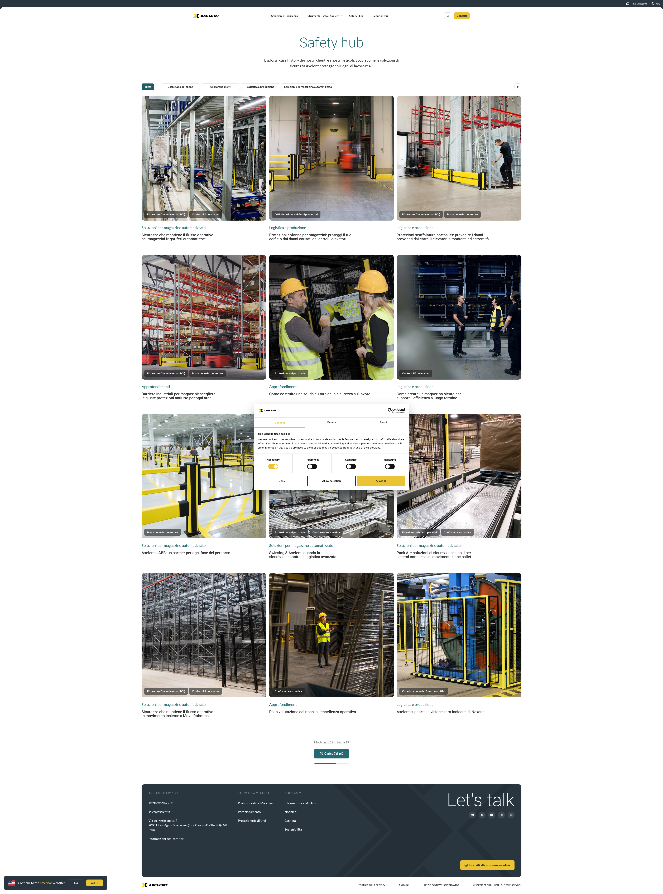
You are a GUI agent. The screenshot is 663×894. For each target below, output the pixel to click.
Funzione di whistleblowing (440, 885)
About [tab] (383, 422)
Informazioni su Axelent (300, 803)
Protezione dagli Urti (252, 820)
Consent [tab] (280, 422)
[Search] (447, 15)
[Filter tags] (518, 86)
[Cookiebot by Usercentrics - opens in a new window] (390, 410)
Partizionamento (249, 812)
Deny (282, 480)
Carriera (290, 820)
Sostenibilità (293, 829)
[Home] (206, 16)
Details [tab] (331, 422)
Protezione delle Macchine (255, 803)
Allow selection (331, 480)
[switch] (312, 466)
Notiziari (291, 812)
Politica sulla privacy (371, 885)
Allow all (381, 480)
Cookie (404, 885)
